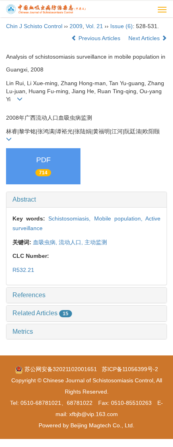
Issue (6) (121, 26)
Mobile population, (119, 218)
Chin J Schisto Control (34, 26)
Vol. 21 (94, 26)
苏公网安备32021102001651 (60, 369)
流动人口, (71, 242)
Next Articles (144, 38)
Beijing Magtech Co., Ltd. (102, 425)
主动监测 (95, 242)
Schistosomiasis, (71, 218)
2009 (76, 26)
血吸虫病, (46, 242)
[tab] (86, 199)
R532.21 (23, 270)
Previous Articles (99, 38)
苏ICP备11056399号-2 (130, 369)
